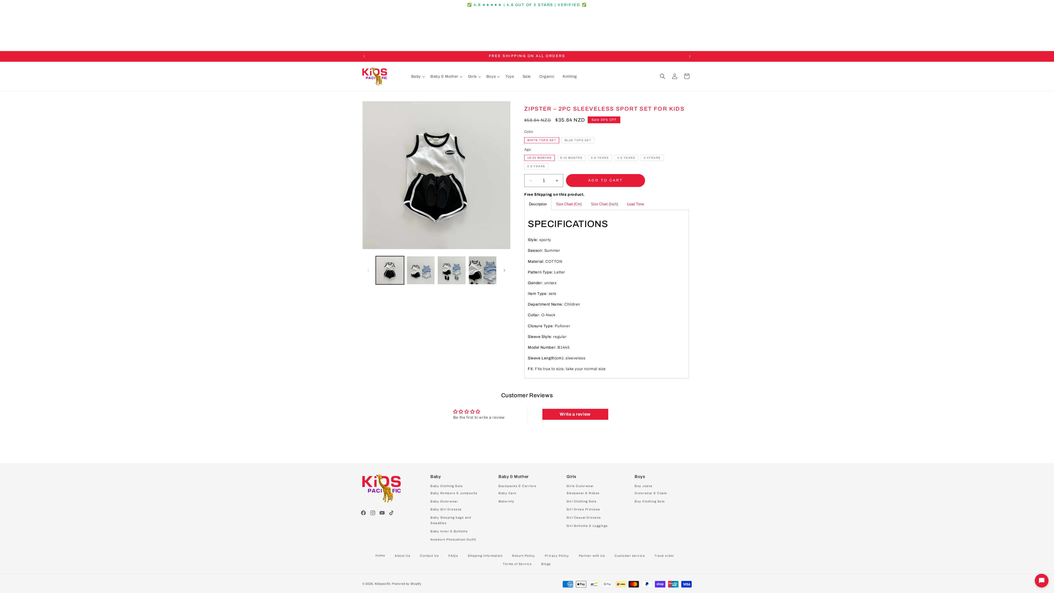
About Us (402, 555)
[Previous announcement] (364, 56)
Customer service (630, 555)
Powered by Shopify (407, 583)
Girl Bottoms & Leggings (587, 525)
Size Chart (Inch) (604, 204)
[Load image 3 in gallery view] (452, 270)
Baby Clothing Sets (446, 486)
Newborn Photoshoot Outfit (453, 539)
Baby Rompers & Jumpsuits (453, 493)
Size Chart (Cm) (569, 204)
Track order (664, 555)
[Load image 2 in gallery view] (421, 270)
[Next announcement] (690, 56)
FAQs (453, 555)
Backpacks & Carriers (517, 486)
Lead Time (635, 204)
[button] (418, 76)
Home (380, 555)
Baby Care (507, 493)
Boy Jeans (644, 486)
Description (538, 204)
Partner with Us (592, 555)
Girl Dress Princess (583, 509)
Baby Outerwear (444, 501)
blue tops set (578, 140)
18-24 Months (539, 157)
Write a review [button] (575, 414)
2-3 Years (536, 166)
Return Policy (523, 555)
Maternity (506, 501)
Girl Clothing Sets (581, 501)
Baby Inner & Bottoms (449, 531)
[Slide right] (504, 270)
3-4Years (652, 157)
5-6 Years (600, 157)
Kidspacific (383, 583)
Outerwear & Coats (651, 493)
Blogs (546, 564)
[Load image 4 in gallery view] (483, 270)
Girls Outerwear (580, 486)
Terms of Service (517, 564)
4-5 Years (626, 157)
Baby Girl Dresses (446, 509)
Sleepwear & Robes (583, 493)
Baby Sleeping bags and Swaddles (450, 520)
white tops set (541, 140)
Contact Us (429, 555)
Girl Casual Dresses (584, 517)
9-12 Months (571, 157)
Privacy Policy (557, 555)
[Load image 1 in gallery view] (390, 270)
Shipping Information (485, 555)
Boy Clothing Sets (650, 501)
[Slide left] (368, 270)
